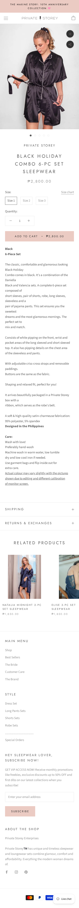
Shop (8, 650)
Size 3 (42, 200)
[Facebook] (6, 872)
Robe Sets (11, 725)
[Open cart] (73, 18)
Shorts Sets (12, 718)
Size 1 (11, 200)
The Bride (11, 665)
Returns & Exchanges (28, 523)
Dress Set (11, 703)
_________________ (19, 732)
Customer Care (14, 672)
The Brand (12, 679)
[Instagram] (16, 872)
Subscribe (20, 811)
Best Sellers (12, 657)
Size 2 (26, 200)
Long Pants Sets (15, 711)
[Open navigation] (6, 18)
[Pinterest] (26, 872)
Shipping (14, 509)
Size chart (67, 192)
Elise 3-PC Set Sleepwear (64, 607)
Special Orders (14, 740)
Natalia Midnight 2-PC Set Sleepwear (22, 607)
